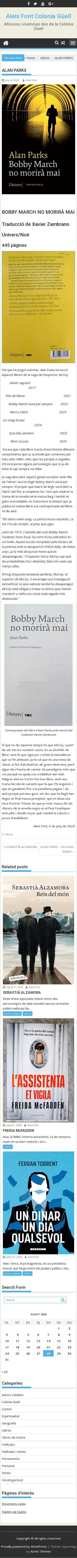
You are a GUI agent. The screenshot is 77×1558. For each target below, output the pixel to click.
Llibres (9, 834)
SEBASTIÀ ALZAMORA (22, 847)
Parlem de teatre (14, 1512)
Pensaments (11, 1459)
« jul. (5, 1371)
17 (7, 1347)
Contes (7, 1409)
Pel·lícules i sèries (14, 1452)
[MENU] (73, 43)
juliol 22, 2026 (14, 1257)
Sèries (6, 1473)
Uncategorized (12, 1480)
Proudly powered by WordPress (24, 1546)
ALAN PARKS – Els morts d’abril (57, 849)
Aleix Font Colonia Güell (38, 16)
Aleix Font (31, 80)
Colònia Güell (11, 1402)
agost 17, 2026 (14, 987)
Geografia (9, 1423)
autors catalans (12, 1013)
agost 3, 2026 (14, 1125)
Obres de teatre (13, 1437)
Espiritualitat (11, 1416)
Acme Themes (41, 1551)
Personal (8, 1466)
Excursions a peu (14, 1504)
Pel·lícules (8, 1444)
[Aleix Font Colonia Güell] (5, 42)
